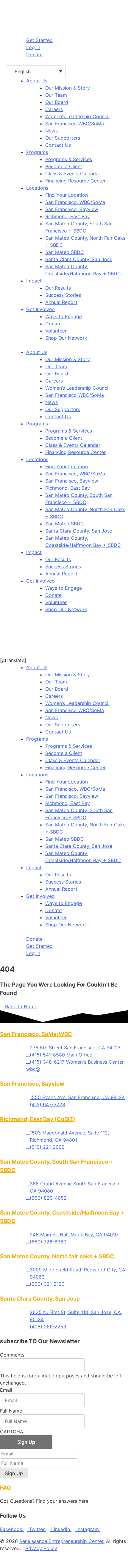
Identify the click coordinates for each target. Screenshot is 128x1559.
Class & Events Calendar (72, 174)
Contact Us (58, 145)
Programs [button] (37, 152)
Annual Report (61, 302)
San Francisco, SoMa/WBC (36, 1034)
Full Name (11, 1411)
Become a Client (63, 166)
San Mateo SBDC (64, 252)
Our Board (56, 102)
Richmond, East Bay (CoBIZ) (37, 1119)
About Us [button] (36, 81)
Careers (54, 109)
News (51, 131)
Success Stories (63, 295)
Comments (12, 1355)
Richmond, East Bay (67, 216)
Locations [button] (37, 188)
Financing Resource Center (75, 181)
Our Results (58, 288)
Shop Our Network (66, 338)
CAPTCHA (11, 1432)
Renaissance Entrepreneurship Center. (61, 1541)
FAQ (5, 1487)
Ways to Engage (63, 316)
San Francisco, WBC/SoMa (75, 202)
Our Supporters (62, 138)
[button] (35, 71)
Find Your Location (66, 195)
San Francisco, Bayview (71, 209)
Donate (53, 324)
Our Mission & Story (67, 88)
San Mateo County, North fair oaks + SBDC (57, 1256)
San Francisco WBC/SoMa (74, 124)
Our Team (56, 95)
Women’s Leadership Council (77, 116)
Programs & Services (68, 159)
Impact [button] (34, 281)
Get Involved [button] (40, 309)
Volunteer (56, 331)
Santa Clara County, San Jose (78, 259)
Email (6, 1390)
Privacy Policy (41, 1548)
